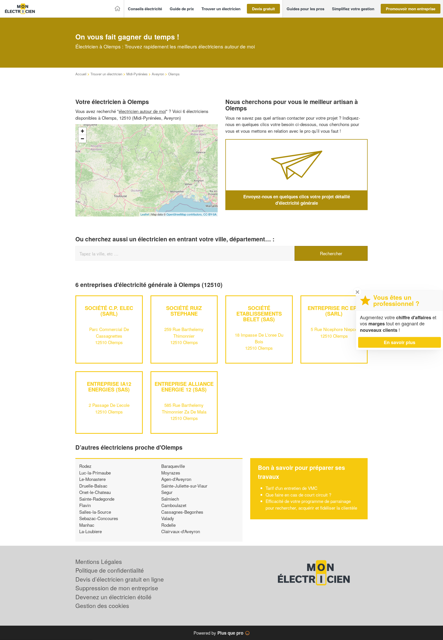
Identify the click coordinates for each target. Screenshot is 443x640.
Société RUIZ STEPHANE (184, 310)
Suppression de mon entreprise (116, 588)
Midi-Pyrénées (137, 73)
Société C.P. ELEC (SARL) (109, 310)
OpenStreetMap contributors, (184, 214)
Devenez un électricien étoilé (113, 597)
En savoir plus (399, 342)
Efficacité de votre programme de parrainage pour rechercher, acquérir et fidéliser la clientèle (311, 504)
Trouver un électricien (106, 73)
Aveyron (158, 73)
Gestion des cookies (102, 605)
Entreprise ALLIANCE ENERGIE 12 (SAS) (184, 386)
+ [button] (82, 131)
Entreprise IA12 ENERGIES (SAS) (109, 386)
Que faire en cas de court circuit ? (298, 494)
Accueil (80, 73)
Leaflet (144, 214)
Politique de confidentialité (109, 570)
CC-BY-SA (209, 214)
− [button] (82, 139)
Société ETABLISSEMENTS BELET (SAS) (259, 313)
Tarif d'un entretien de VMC (291, 488)
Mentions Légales (98, 561)
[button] (145, 9)
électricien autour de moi (142, 111)
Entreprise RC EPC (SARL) (334, 310)
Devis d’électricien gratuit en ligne (119, 579)
